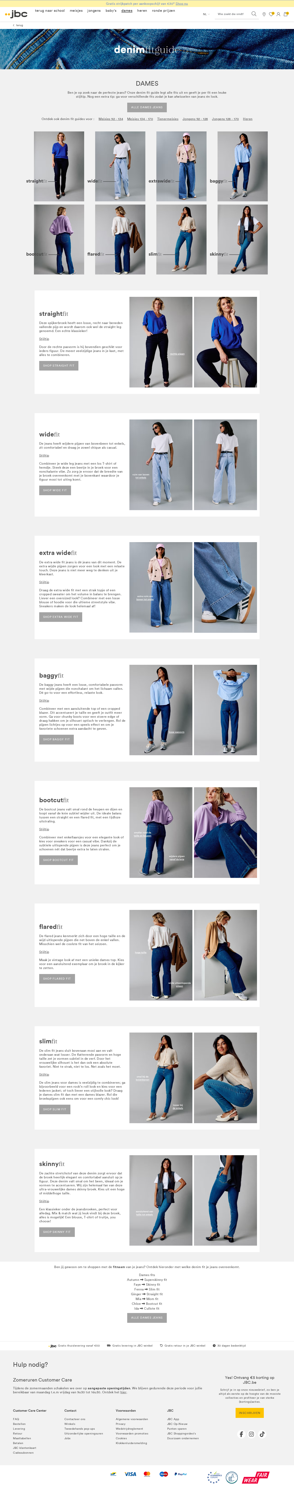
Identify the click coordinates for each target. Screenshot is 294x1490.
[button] (50, 10)
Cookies (121, 1438)
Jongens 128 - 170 (225, 119)
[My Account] (278, 14)
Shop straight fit (59, 365)
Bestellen (19, 1424)
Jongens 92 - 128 (195, 119)
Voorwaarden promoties (132, 1433)
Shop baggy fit (56, 739)
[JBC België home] (16, 14)
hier (123, 1392)
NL (205, 14)
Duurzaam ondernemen (183, 1438)
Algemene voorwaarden (132, 1419)
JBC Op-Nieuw (177, 1424)
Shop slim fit (54, 1109)
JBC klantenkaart (24, 1448)
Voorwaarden (126, 1410)
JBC (170, 1410)
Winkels (69, 1424)
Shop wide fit (55, 490)
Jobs (67, 1438)
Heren (248, 119)
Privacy (121, 1424)
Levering (19, 1428)
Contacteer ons (74, 1419)
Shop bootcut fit (58, 860)
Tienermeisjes (168, 119)
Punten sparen (177, 1428)
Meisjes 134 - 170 (140, 119)
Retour (17, 1433)
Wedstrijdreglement (129, 1428)
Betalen (18, 1443)
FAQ (16, 1419)
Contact (70, 1410)
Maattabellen (22, 1438)
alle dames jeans (147, 107)
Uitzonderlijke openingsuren (83, 1433)
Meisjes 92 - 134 (111, 119)
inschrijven (249, 1413)
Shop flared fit (57, 978)
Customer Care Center (29, 1410)
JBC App (173, 1419)
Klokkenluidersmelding (131, 1443)
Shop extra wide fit (60, 617)
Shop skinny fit (57, 1232)
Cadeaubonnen (23, 1452)
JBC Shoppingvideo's (181, 1433)
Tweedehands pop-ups (79, 1428)
